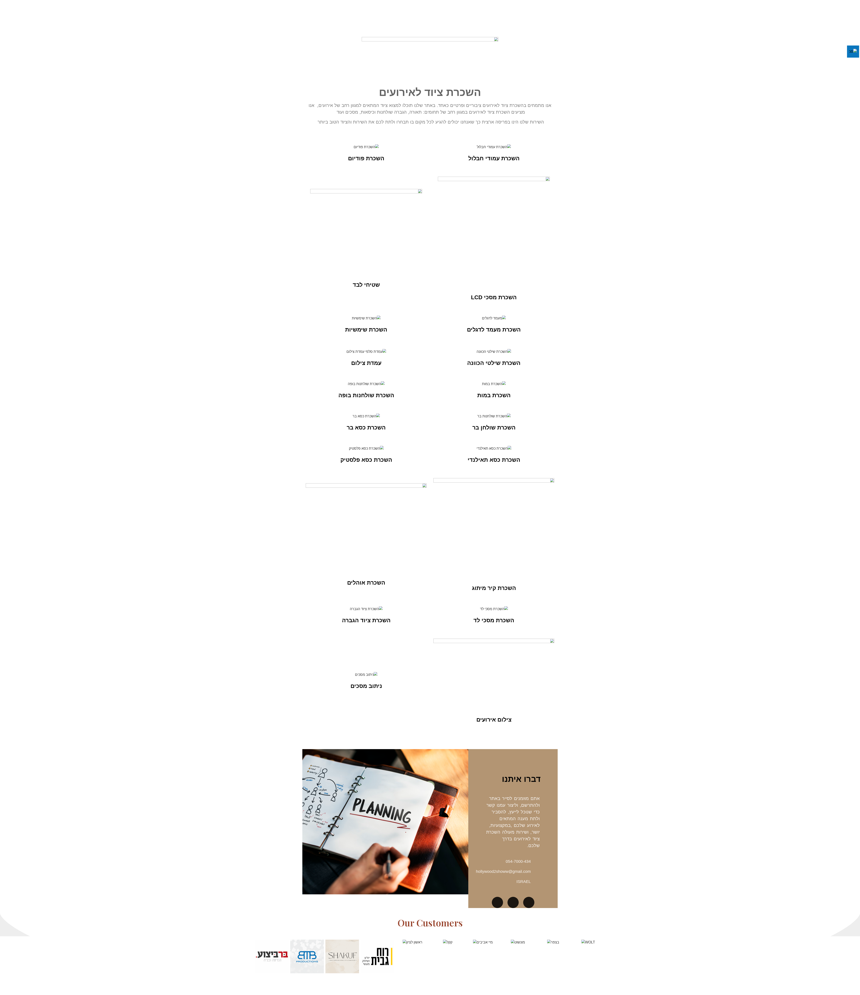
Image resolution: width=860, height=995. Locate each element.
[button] (258, 956)
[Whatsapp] (497, 902)
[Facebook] (513, 902)
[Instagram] (528, 902)
